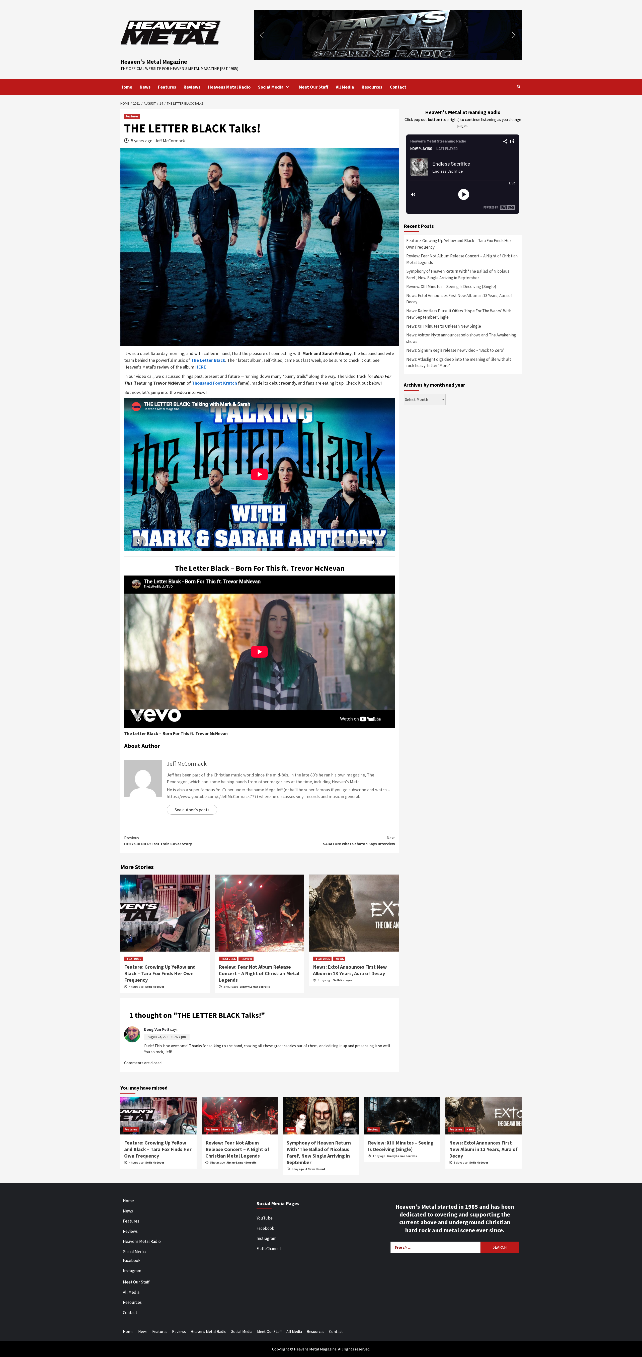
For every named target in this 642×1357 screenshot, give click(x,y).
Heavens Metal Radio (229, 87)
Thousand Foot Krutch (214, 383)
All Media (345, 87)
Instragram (266, 1238)
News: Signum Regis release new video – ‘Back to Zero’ (455, 350)
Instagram (132, 1270)
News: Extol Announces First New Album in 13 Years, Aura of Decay (350, 970)
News (145, 87)
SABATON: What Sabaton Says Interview (359, 840)
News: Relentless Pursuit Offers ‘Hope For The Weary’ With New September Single (458, 314)
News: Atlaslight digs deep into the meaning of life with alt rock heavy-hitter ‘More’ (458, 362)
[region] (388, 35)
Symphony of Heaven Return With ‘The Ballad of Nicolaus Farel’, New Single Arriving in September (457, 274)
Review (247, 959)
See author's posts (192, 810)
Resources (372, 87)
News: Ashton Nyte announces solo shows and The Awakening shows (461, 338)
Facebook (131, 1260)
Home (126, 87)
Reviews (192, 87)
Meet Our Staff (313, 87)
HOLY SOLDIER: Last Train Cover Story (158, 840)
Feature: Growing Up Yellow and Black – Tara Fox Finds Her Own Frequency (160, 973)
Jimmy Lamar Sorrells (255, 986)
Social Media (271, 87)
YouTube (265, 1218)
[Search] (518, 86)
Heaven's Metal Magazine (153, 61)
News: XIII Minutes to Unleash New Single (443, 326)
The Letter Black (208, 360)
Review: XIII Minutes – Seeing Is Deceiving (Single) (451, 286)
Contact (398, 87)
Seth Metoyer (154, 986)
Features (167, 87)
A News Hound (315, 1169)
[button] (479, 35)
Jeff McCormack (170, 141)
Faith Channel (269, 1248)
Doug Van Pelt (157, 1029)
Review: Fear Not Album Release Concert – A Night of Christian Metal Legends (259, 973)
